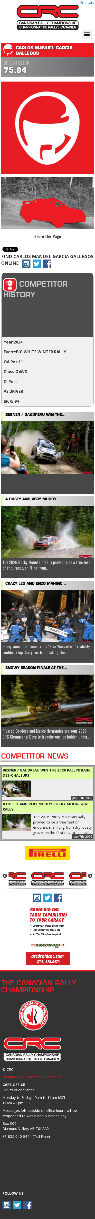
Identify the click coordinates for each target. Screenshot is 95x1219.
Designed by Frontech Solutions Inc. (32, 1076)
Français (87, 2)
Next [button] (90, 876)
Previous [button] (4, 876)
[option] (47, 878)
